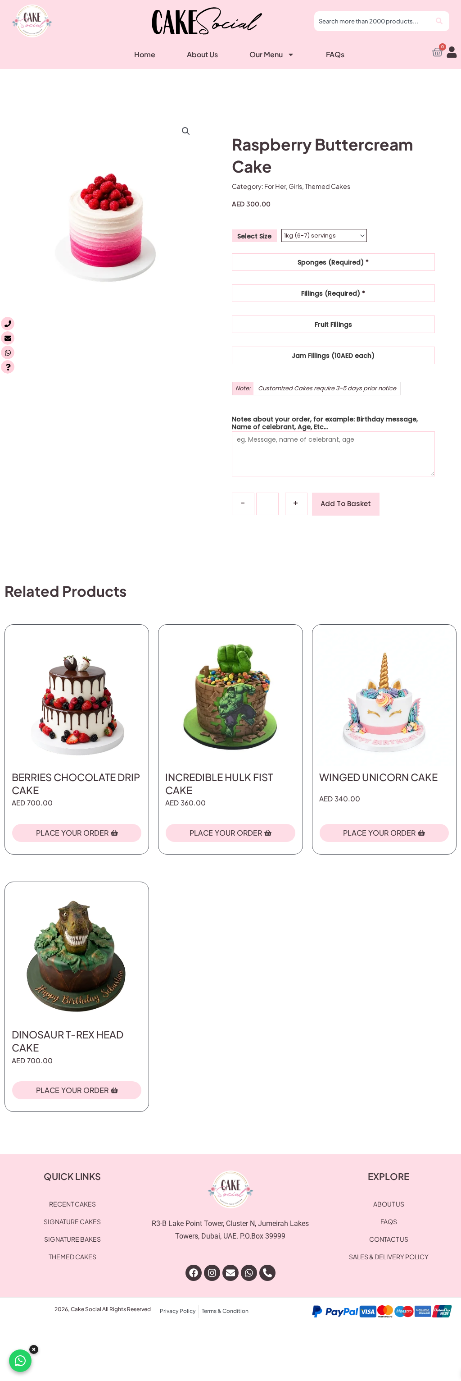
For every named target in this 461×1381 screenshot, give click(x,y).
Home (144, 54)
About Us (202, 54)
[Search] (440, 21)
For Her (275, 186)
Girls (295, 186)
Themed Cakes (327, 186)
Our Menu (266, 54)
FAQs (335, 54)
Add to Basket (346, 503)
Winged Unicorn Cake (378, 777)
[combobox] (372, 21)
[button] (186, 131)
